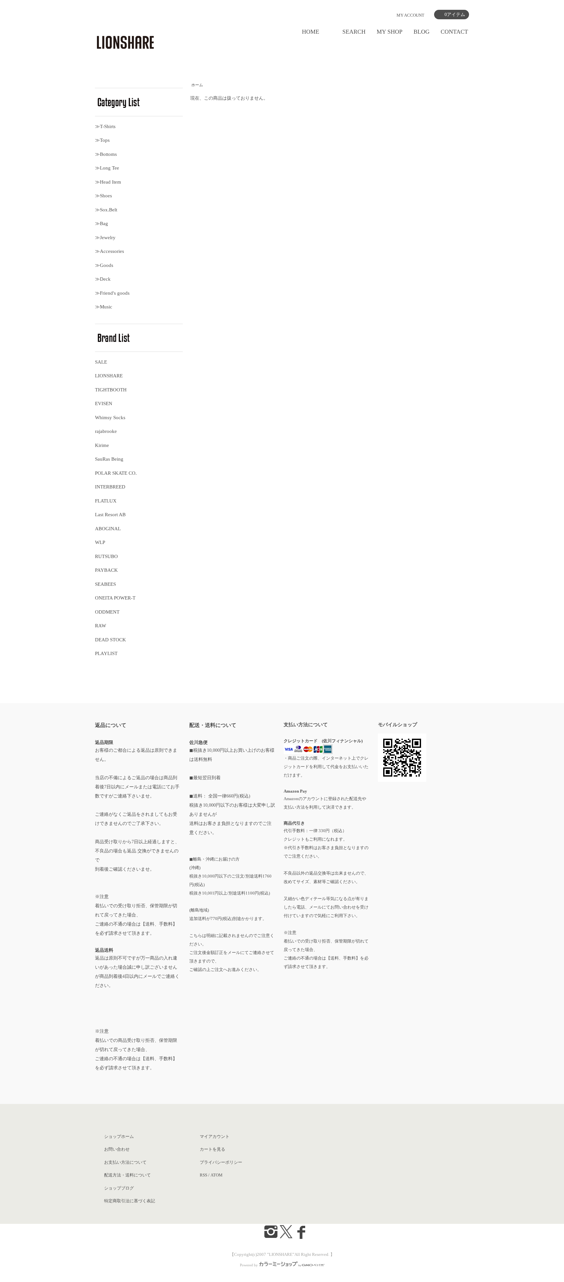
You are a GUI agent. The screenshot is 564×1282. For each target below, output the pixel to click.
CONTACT (454, 31)
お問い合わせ (117, 1149)
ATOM (217, 1175)
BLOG (422, 31)
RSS (203, 1175)
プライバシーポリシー (221, 1162)
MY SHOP (389, 31)
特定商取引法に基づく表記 (129, 1200)
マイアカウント (214, 1136)
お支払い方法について (125, 1162)
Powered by (249, 1265)
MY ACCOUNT (410, 15)
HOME (310, 31)
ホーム (197, 85)
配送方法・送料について (127, 1175)
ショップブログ (119, 1188)
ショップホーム (119, 1136)
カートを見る (212, 1149)
